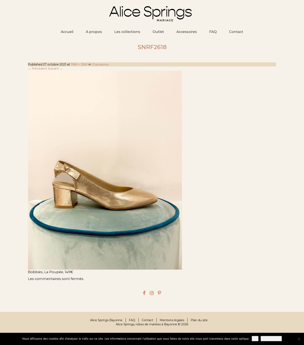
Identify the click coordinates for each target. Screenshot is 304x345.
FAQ (213, 32)
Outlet (158, 32)
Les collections (127, 32)
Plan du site (199, 320)
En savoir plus (271, 338)
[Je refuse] (299, 339)
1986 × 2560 (79, 64)
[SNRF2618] (152, 170)
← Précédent (37, 68)
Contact (236, 32)
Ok (255, 338)
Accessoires (186, 32)
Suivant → (55, 68)
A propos (94, 32)
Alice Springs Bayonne (106, 320)
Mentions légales (172, 320)
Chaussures (100, 64)
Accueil (67, 32)
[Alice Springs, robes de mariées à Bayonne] (150, 13)
